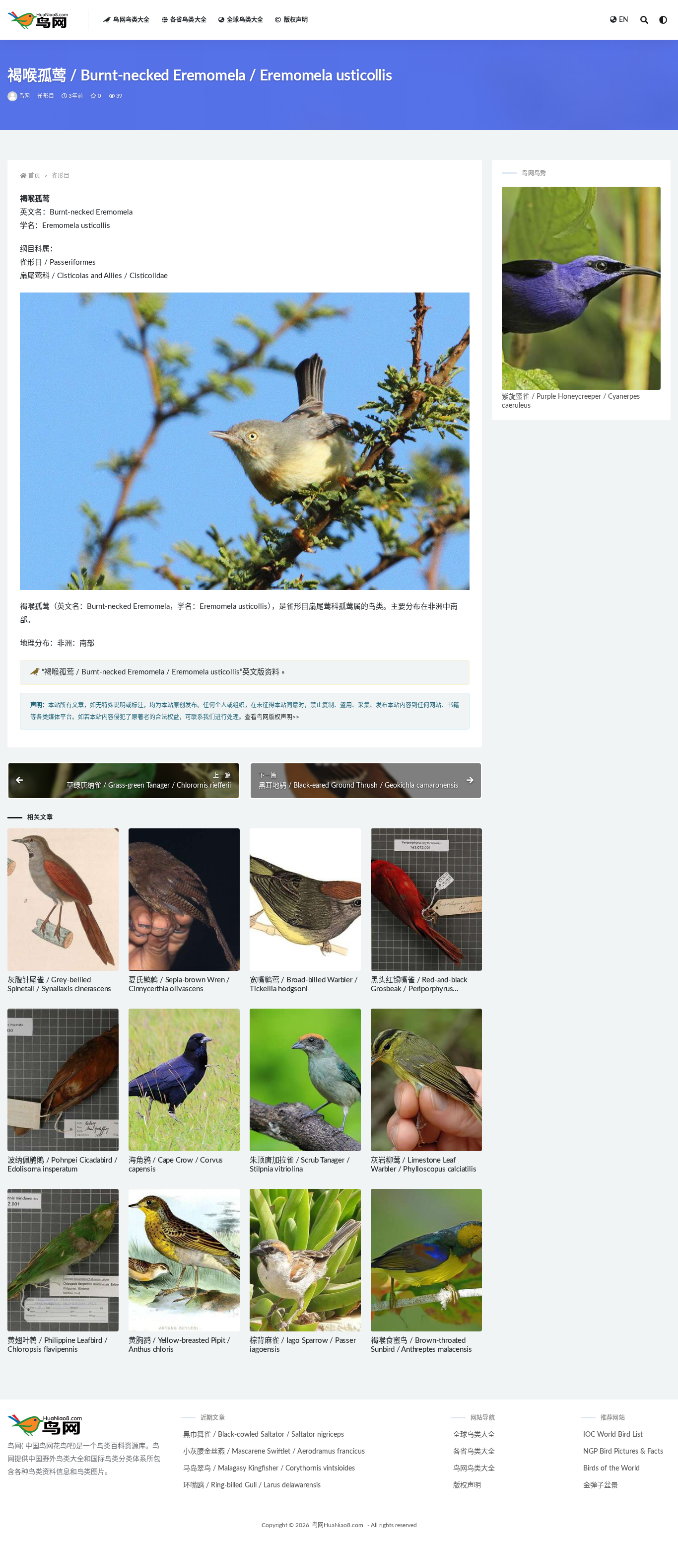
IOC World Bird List (613, 1434)
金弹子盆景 (600, 1485)
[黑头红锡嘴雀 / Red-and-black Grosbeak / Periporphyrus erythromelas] (426, 899)
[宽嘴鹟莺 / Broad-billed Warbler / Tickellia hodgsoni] (305, 899)
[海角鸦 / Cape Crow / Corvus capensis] (184, 1080)
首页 (34, 176)
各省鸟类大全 (188, 20)
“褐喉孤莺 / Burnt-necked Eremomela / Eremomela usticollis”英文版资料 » (163, 672)
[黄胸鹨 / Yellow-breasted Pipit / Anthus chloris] (184, 1260)
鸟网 (24, 96)
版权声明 (296, 20)
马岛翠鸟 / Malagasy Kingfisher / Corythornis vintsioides (269, 1468)
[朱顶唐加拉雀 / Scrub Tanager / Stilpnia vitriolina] (305, 1080)
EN (623, 19)
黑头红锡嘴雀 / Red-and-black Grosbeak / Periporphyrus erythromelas (419, 989)
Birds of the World (611, 1468)
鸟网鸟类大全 (131, 20)
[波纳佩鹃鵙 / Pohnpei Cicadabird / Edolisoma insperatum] (63, 1080)
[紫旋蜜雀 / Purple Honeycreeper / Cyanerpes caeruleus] (581, 288)
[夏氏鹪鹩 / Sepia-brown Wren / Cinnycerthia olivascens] (184, 899)
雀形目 (45, 96)
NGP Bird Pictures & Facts (623, 1451)
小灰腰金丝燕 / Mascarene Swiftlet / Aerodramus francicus (274, 1451)
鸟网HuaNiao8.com (337, 1525)
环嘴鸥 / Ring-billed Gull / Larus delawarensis (252, 1485)
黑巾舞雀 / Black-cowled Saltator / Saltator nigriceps (263, 1434)
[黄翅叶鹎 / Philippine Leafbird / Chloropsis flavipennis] (63, 1260)
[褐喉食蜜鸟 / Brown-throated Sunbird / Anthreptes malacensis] (426, 1260)
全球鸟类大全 (245, 20)
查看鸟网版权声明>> (272, 717)
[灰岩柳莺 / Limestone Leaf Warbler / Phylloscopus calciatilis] (426, 1080)
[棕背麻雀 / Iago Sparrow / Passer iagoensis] (305, 1260)
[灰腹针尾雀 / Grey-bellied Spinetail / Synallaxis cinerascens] (63, 899)
